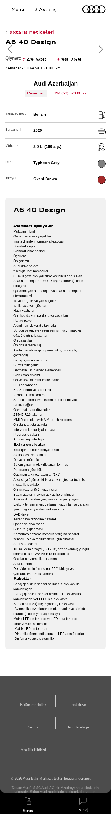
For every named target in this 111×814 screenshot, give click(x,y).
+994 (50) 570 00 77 (69, 93)
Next (101, 49)
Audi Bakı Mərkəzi (94, 9)
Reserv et (36, 93)
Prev (10, 49)
